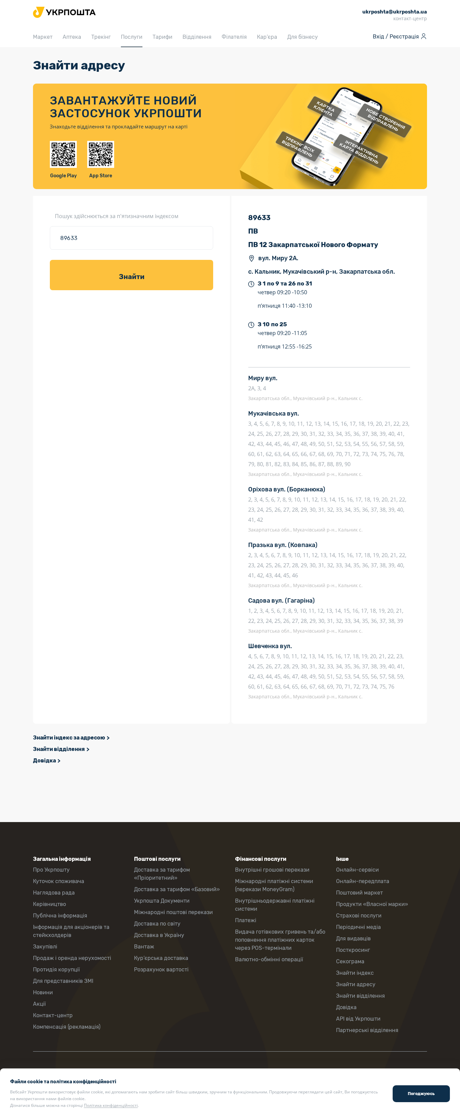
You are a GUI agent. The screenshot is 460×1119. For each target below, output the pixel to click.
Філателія (234, 37)
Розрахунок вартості (161, 969)
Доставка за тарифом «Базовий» (177, 889)
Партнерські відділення (367, 1030)
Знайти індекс (355, 973)
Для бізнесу (302, 37)
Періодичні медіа (358, 927)
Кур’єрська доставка (161, 958)
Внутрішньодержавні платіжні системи (275, 905)
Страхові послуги (359, 915)
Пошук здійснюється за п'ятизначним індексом (116, 216)
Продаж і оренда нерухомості (72, 958)
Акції (39, 1004)
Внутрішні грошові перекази (272, 870)
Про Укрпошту (51, 870)
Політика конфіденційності (111, 1105)
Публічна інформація (60, 915)
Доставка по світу (157, 923)
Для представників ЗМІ (63, 981)
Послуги (131, 37)
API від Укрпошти (358, 1019)
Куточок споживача (58, 881)
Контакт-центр (53, 1015)
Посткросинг (353, 950)
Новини (43, 992)
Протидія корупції (56, 969)
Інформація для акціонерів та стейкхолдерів (71, 931)
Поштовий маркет (359, 892)
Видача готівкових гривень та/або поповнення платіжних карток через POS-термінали (280, 940)
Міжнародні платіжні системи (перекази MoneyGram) (274, 885)
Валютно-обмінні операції (269, 959)
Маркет (43, 37)
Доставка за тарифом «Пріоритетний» (162, 874)
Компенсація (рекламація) (66, 1027)
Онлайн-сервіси (357, 870)
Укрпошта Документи (162, 901)
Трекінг (101, 37)
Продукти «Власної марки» (372, 904)
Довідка (44, 760)
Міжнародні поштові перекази (173, 912)
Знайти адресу (355, 984)
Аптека (72, 37)
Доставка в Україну (159, 935)
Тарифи (162, 37)
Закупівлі (45, 946)
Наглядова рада (54, 892)
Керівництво (49, 904)
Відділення (197, 37)
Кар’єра (267, 37)
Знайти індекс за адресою (69, 737)
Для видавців (353, 938)
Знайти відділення (59, 749)
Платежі (245, 920)
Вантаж (144, 946)
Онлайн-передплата (362, 881)
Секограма (350, 961)
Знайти (131, 277)
